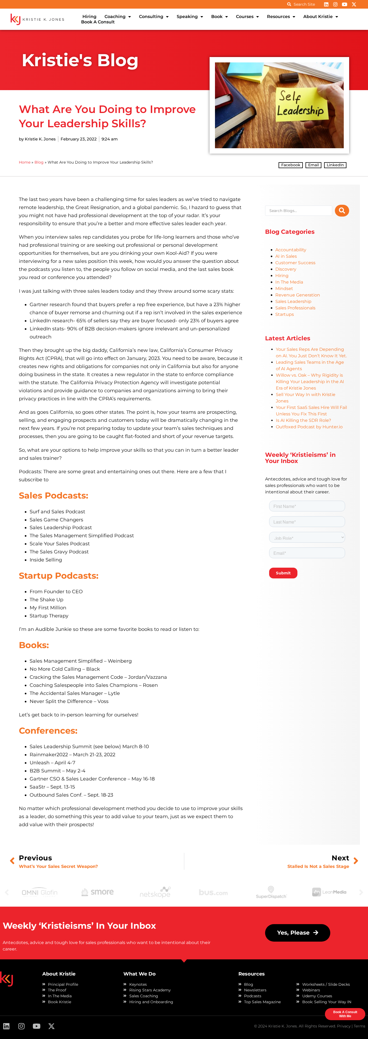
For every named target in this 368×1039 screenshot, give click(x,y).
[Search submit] (342, 211)
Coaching (115, 16)
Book (217, 16)
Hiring (89, 16)
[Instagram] (335, 4)
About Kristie (318, 16)
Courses (245, 16)
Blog (39, 162)
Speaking (187, 16)
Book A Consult (98, 21)
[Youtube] (344, 4)
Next (361, 892)
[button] (291, 165)
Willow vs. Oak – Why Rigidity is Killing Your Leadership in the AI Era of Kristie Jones (310, 382)
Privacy (343, 1026)
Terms (359, 1026)
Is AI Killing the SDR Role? (303, 420)
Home (24, 162)
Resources (278, 16)
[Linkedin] (326, 4)
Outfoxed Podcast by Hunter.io (309, 426)
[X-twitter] (354, 4)
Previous (6, 892)
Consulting (151, 16)
